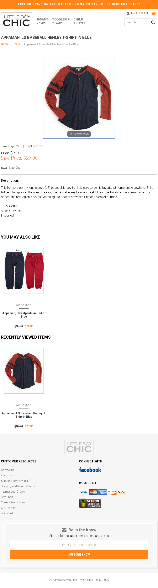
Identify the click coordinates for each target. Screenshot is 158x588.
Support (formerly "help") (16, 481)
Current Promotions (13, 502)
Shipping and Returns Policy (18, 486)
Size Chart (7, 497)
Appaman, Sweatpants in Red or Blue (24, 314)
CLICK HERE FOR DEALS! (120, 4)
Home (5, 44)
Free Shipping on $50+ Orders (45, 4)
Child (79, 21)
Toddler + (61, 21)
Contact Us (7, 470)
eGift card (7, 513)
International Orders (13, 491)
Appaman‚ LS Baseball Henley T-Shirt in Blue (24, 414)
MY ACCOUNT (139, 13)
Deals (16, 44)
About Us (6, 475)
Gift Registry (8, 508)
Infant (42, 21)
